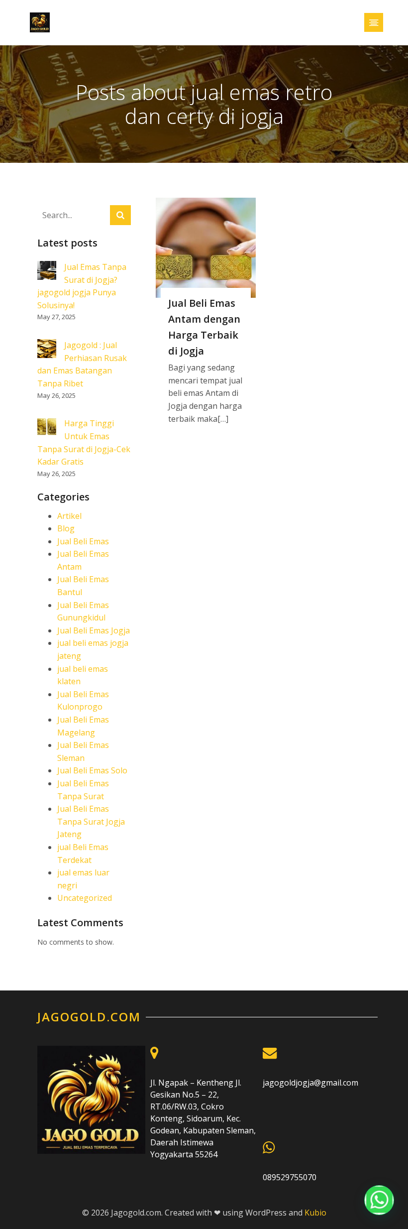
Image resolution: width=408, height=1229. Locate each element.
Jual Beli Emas (83, 541)
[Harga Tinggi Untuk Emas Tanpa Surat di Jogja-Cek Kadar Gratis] (46, 428)
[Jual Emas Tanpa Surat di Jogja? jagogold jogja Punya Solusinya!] (46, 272)
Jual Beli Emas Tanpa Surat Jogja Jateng (91, 821)
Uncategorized (84, 897)
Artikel (69, 515)
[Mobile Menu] (373, 22)
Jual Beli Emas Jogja (93, 630)
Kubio (315, 1212)
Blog (66, 528)
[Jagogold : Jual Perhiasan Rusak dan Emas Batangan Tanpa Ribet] (46, 350)
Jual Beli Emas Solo (92, 770)
